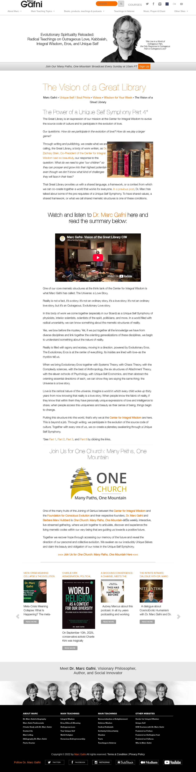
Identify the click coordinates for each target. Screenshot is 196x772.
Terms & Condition (117, 754)
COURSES (135, 4)
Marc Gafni (80, 754)
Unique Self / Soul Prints (75, 97)
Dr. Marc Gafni (109, 215)
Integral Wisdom (67, 719)
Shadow (101, 735)
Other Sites (179, 11)
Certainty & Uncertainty (108, 731)
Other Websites (145, 713)
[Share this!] (153, 3)
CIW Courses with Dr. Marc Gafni (150, 727)
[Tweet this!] (147, 3)
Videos (97, 97)
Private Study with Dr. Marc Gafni (37, 727)
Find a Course (29, 743)
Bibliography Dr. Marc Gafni (35, 739)
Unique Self (140, 723)
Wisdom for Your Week (118, 97)
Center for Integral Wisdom (147, 719)
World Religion (66, 735)
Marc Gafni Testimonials (33, 723)
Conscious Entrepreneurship (72, 739)
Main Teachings (69, 713)
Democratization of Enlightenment (113, 719)
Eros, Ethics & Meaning (70, 723)
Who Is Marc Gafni (143, 743)
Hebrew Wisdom (105, 723)
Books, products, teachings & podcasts (83, 11)
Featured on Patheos (144, 739)
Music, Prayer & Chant (154, 11)
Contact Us (28, 731)
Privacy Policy (137, 754)
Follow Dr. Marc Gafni (27, 762)
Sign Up (144, 66)
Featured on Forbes (144, 731)
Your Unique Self (67, 731)
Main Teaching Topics (41, 11)
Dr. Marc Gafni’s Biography (34, 719)
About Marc (13, 11)
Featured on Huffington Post (148, 735)
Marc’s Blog (28, 735)
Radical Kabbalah (105, 727)
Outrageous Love (67, 727)
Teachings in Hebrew (124, 11)
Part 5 (83, 439)
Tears (100, 739)
